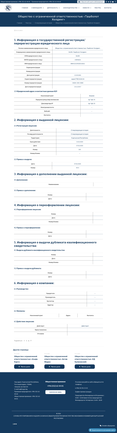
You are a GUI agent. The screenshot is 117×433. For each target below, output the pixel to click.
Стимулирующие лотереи (43, 23)
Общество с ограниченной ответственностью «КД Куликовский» (86, 359)
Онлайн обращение (108, 425)
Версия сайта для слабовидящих (92, 1)
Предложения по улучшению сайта (103, 430)
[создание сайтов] (15, 424)
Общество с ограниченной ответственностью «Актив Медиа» (55, 359)
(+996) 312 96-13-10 (81, 388)
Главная (19, 23)
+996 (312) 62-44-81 (55, 386)
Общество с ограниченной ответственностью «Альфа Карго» (26, 359)
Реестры (28, 23)
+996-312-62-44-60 (55, 1)
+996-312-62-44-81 (24, 1)
